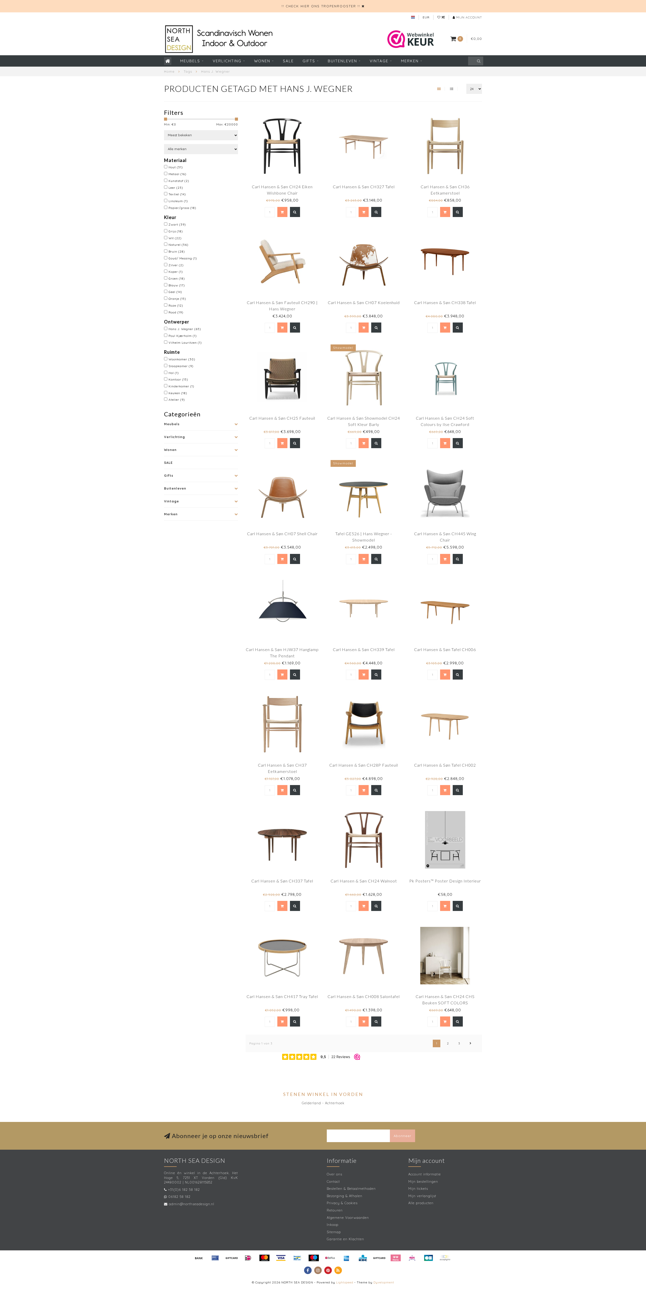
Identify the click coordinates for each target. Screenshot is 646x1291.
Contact (333, 1181)
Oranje (177, 299)
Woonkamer (182, 359)
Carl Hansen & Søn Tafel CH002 (445, 765)
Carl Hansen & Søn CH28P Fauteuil (363, 765)
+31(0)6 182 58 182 (184, 1190)
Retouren (335, 1210)
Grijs (176, 231)
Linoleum (178, 201)
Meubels (190, 61)
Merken (410, 61)
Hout (176, 167)
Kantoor (178, 379)
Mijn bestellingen (423, 1181)
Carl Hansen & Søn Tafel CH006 (445, 649)
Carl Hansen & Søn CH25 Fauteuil (282, 418)
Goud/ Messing (183, 258)
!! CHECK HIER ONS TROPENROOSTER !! (321, 6)
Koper (176, 272)
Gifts (309, 61)
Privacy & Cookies (342, 1203)
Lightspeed (344, 1282)
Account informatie (424, 1174)
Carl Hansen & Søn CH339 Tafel (364, 649)
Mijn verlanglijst (422, 1196)
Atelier (177, 399)
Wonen (262, 61)
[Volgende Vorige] (470, 1043)
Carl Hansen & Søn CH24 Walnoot (364, 880)
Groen (177, 278)
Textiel (177, 194)
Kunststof (179, 181)
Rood (176, 312)
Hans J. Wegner (185, 329)
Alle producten (421, 1203)
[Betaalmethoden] (199, 1258)
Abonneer (402, 1136)
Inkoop (332, 1225)
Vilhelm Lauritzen (185, 342)
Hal (174, 373)
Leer (176, 188)
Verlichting (227, 61)
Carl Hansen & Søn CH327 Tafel (364, 186)
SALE (288, 61)
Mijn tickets (418, 1189)
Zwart (177, 224)
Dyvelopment (383, 1282)
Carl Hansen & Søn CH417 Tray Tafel (282, 996)
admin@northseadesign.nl (191, 1204)
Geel (175, 292)
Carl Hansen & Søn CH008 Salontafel (364, 996)
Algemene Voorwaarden (348, 1218)
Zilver (176, 265)
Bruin (177, 251)
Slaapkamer (181, 366)
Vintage (379, 61)
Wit (175, 238)
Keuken (178, 393)
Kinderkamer (181, 386)
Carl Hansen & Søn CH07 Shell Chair (282, 533)
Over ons (334, 1174)
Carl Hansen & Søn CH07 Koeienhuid (364, 302)
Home (169, 71)
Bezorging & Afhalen (344, 1196)
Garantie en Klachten (345, 1239)
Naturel (179, 245)
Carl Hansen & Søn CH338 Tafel (445, 302)
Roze (176, 305)
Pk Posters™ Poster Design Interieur (445, 880)
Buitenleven (342, 61)
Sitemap (334, 1232)
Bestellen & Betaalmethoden (351, 1189)
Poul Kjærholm (183, 336)
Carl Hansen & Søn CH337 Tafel (282, 880)
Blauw (177, 285)
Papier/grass (182, 208)
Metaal (177, 174)
